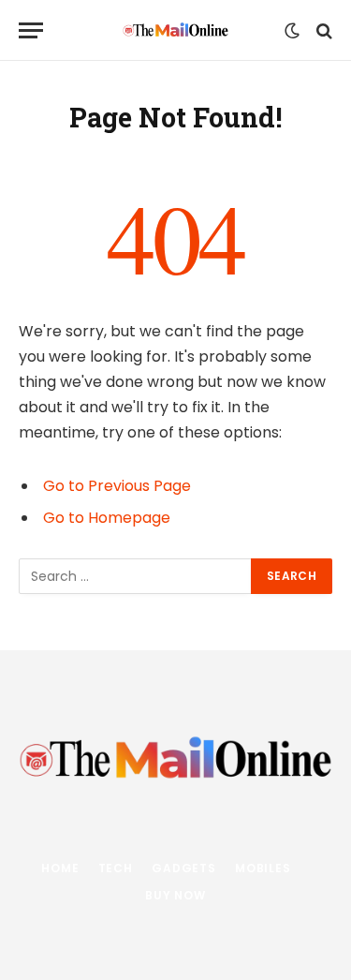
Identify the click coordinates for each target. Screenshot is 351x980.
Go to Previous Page (117, 486)
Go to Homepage (106, 517)
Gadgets (184, 868)
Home (60, 868)
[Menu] (31, 30)
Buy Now (175, 895)
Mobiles (263, 868)
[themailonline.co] (175, 30)
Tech (115, 868)
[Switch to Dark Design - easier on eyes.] (292, 30)
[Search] (322, 30)
